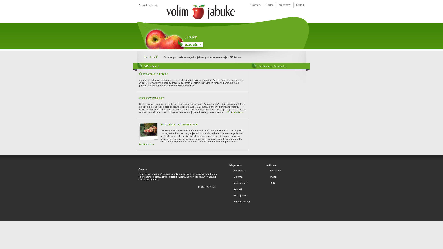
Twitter (273, 176)
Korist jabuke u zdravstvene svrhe (178, 124)
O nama (269, 5)
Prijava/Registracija (147, 5)
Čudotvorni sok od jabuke (153, 73)
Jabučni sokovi (242, 201)
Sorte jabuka (240, 195)
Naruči (281, 18)
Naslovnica (255, 5)
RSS (272, 183)
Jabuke (174, 36)
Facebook (275, 170)
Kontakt (300, 5)
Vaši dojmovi (284, 5)
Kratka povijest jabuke (151, 97)
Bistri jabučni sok (244, 36)
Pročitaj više (206, 187)
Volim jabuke (200, 11)
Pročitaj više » (235, 112)
